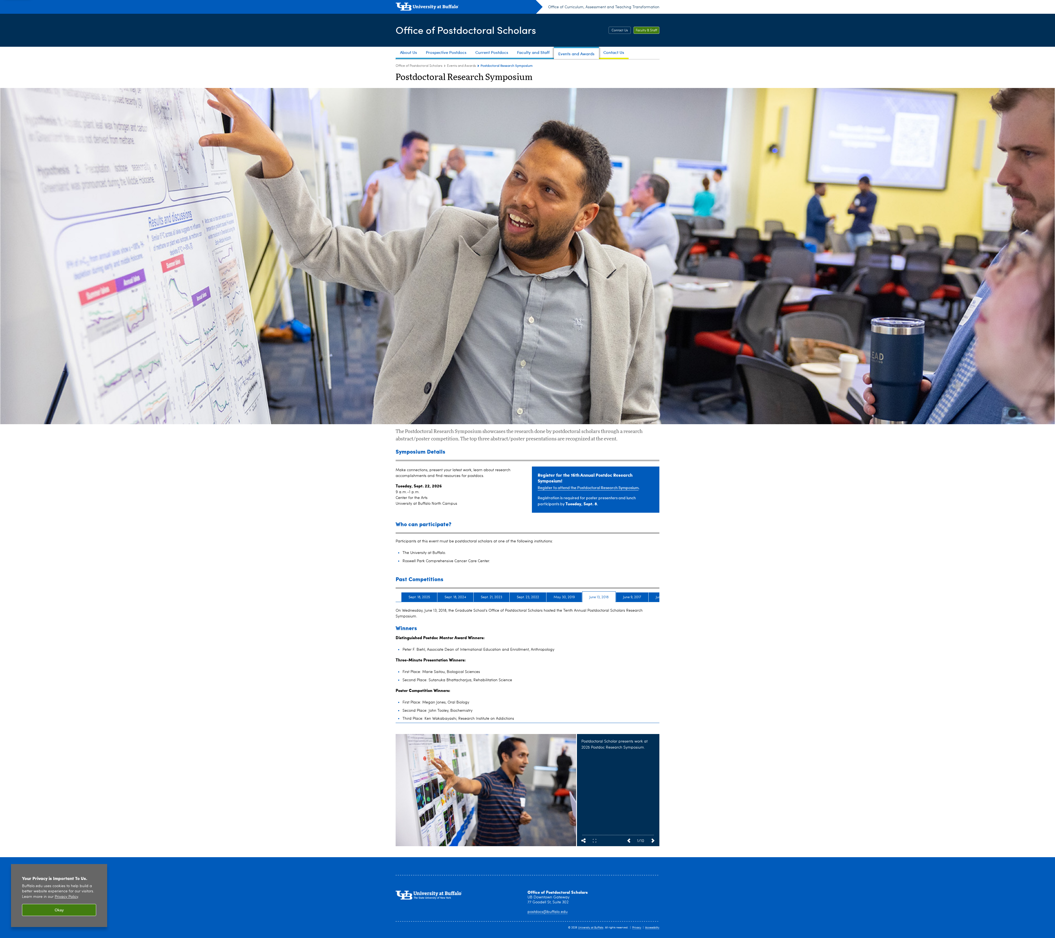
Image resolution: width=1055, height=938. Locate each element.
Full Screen (594, 840)
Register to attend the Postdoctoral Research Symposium (588, 487)
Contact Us (620, 30)
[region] (59, 895)
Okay (59, 910)
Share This (583, 840)
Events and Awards (461, 66)
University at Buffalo (590, 927)
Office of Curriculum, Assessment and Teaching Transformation (603, 7)
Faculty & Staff (646, 30)
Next (652, 840)
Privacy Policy (66, 897)
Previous (628, 840)
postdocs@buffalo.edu (548, 912)
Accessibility (652, 927)
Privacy (636, 927)
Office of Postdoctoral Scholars (466, 30)
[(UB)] (469, 7)
